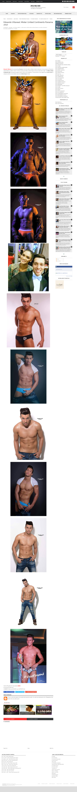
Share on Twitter (20, 691)
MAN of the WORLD (58, 79)
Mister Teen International (59, 103)
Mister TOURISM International (60, 81)
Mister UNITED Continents (59, 72)
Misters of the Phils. (55, 772)
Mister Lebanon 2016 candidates (64, 128)
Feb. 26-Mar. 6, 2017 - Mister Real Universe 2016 (10, 759)
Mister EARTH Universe (59, 88)
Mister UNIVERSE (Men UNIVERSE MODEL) (62, 64)
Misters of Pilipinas (55, 770)
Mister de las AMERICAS (59, 92)
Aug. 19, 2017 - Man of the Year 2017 (8, 770)
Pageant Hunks (8, 1)
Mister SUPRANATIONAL (59, 68)
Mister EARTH (57, 89)
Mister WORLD (57, 60)
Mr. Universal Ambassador (56, 759)
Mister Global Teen (58, 102)
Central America (17, 27)
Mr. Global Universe (55, 765)
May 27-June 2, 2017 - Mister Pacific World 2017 (10, 764)
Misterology (54, 773)
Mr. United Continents (42, 27)
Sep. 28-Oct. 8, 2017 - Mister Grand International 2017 (10, 772)
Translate (63, 56)
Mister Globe (54, 761)
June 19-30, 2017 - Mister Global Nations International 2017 (11, 768)
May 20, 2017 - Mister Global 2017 (7, 761)
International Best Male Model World (58, 764)
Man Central (54, 777)
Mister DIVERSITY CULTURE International (62, 85)
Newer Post (5, 748)
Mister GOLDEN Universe (59, 80)
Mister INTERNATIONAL (59, 62)
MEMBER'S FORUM (39, 1)
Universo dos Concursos (56, 769)
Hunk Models (20, 1)
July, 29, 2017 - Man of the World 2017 (8, 769)
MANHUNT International (59, 63)
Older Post (51, 748)
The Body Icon (54, 768)
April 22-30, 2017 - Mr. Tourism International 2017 (10, 760)
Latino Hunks (23, 27)
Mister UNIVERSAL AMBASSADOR (61, 67)
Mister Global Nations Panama (32, 27)
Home (3, 1)
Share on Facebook (10, 691)
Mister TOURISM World (59, 76)
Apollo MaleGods (58, 269)
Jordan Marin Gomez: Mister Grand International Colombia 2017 (64, 192)
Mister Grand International (59, 77)
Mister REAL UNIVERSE (59, 75)
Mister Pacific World (58, 71)
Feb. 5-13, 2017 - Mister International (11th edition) (10, 757)
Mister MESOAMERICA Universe (60, 94)
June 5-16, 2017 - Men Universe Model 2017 (9, 765)
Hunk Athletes (26, 1)
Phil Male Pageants (55, 774)
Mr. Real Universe (55, 760)
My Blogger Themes (18, 784)
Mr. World (53, 756)
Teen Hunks (33, 1)
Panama (15, 28)
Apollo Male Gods (35, 6)
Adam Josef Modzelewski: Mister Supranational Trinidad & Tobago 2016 (65, 240)
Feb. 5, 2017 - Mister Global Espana (7, 756)
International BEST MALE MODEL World (62, 97)
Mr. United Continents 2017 (9, 28)
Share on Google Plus (31, 691)
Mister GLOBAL (58, 66)
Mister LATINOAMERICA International (61, 93)
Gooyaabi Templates (11, 785)
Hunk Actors (15, 1)
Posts (58, 259)
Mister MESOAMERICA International (61, 96)
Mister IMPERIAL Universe (59, 83)
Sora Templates (10, 784)
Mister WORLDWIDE (58, 84)
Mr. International (54, 757)
